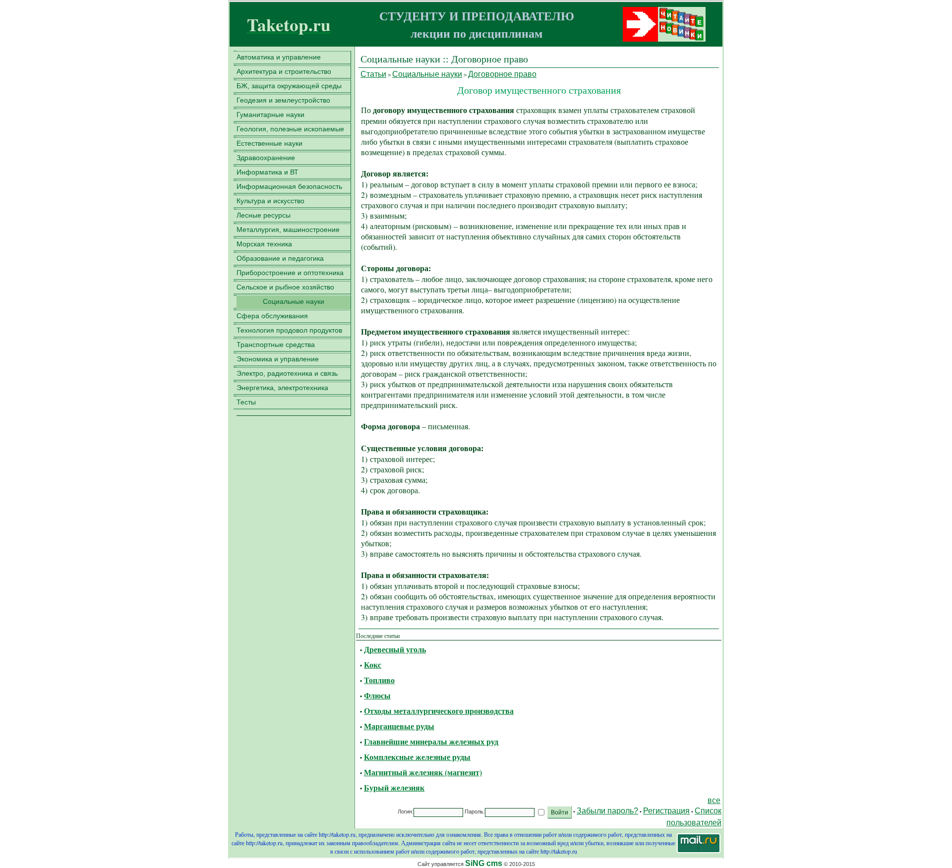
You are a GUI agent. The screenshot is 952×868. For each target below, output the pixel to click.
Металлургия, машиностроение (288, 229)
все (714, 800)
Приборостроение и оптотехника (290, 273)
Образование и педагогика (280, 258)
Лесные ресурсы (264, 215)
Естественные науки (269, 143)
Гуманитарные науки (270, 114)
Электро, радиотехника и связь (287, 373)
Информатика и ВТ (267, 172)
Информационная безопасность (289, 186)
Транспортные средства (276, 344)
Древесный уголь (395, 649)
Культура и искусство (270, 201)
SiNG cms (483, 863)
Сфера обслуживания (272, 316)
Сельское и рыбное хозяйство (285, 287)
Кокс (372, 664)
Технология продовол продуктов (289, 330)
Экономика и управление (278, 359)
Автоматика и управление (279, 57)
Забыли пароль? (607, 811)
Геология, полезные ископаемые (290, 129)
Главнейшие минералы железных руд (431, 741)
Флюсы (377, 695)
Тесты (246, 402)
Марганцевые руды (399, 726)
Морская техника (264, 244)
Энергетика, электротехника (282, 388)
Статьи (373, 74)
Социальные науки (293, 301)
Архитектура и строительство (284, 71)
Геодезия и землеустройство (283, 100)
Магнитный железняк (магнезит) (423, 772)
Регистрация (666, 811)
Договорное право (502, 74)
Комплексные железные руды (417, 756)
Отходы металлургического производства (439, 710)
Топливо (379, 680)
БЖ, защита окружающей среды (289, 86)
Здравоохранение (266, 158)
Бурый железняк (394, 787)
